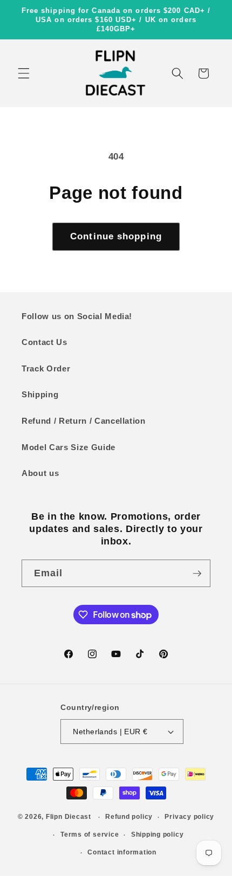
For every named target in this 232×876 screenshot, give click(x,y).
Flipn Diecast (68, 817)
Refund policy (129, 816)
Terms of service (89, 834)
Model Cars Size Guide (68, 447)
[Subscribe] (197, 574)
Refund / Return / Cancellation (84, 420)
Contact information (121, 852)
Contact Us (44, 342)
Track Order (46, 368)
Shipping (40, 394)
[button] (24, 73)
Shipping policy (157, 834)
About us (40, 473)
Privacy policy (189, 816)
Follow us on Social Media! (77, 316)
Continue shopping (116, 236)
